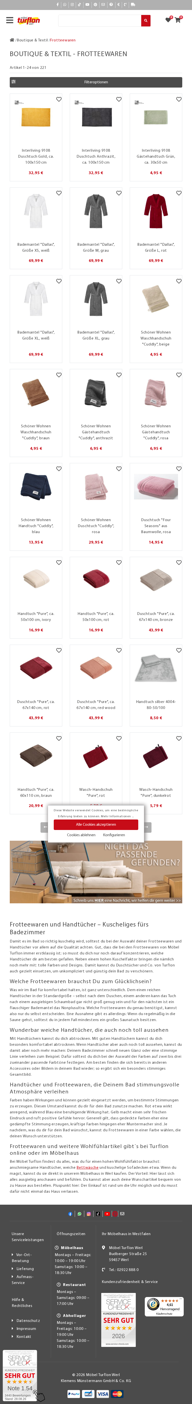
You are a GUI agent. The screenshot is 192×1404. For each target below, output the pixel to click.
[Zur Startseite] (12, 40)
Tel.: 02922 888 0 (124, 1270)
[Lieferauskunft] (133, 4)
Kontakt (24, 1337)
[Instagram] (72, 4)
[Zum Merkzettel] (169, 20)
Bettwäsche (87, 1168)
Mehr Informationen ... (117, 816)
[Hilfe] (111, 4)
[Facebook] (57, 4)
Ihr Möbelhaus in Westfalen (126, 1234)
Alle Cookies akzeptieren (96, 825)
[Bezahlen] (119, 4)
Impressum (26, 1329)
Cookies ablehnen (81, 835)
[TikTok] (79, 4)
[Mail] (103, 4)
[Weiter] (146, 827)
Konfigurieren (114, 835)
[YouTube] (88, 4)
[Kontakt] (125, 4)
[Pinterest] (95, 4)
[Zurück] (45, 827)
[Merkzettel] (59, 100)
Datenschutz (28, 1321)
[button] (96, 82)
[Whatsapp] (64, 4)
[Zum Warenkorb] (179, 20)
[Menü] (181, 1300)
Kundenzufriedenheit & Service (130, 1282)
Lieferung (25, 1269)
